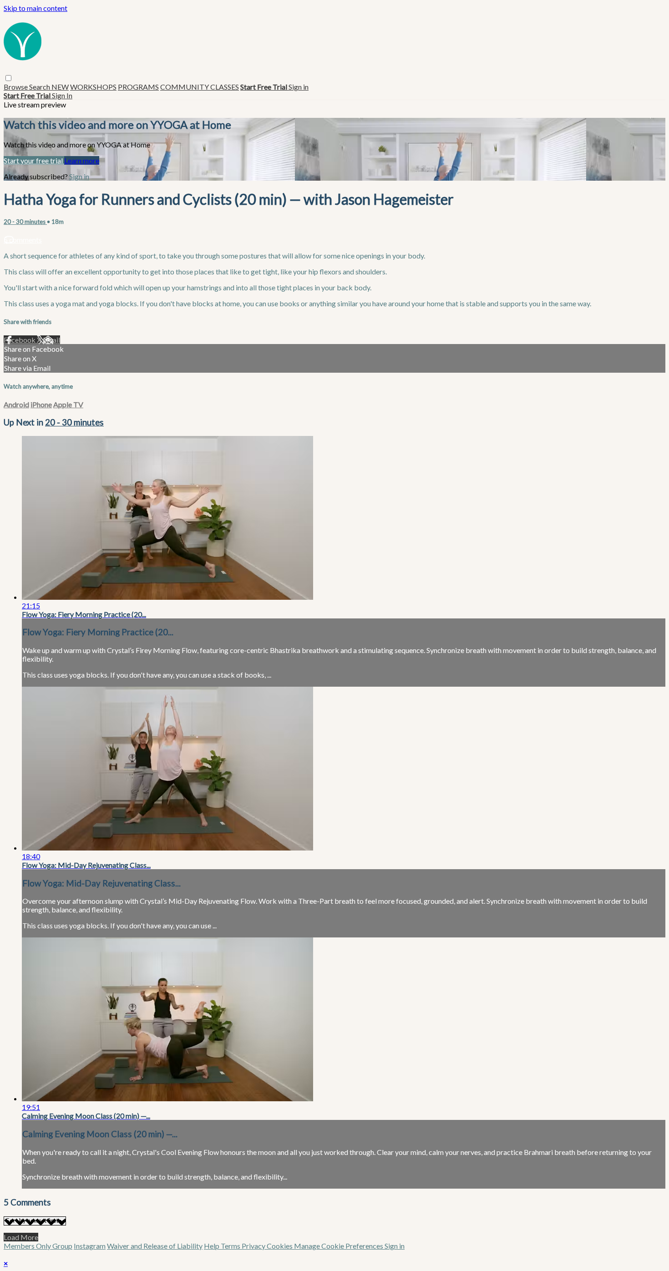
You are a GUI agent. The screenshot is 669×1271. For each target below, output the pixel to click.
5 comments (23, 239)
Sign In (62, 95)
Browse (16, 86)
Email (51, 339)
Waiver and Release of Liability (155, 1245)
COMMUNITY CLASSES (199, 86)
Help (212, 1245)
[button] (8, 78)
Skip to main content (35, 8)
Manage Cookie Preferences (339, 1245)
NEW (60, 86)
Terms (231, 1245)
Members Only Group (38, 1245)
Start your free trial (34, 160)
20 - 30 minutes (25, 221)
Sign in (299, 86)
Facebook (20, 339)
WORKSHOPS (93, 86)
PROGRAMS (138, 86)
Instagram (90, 1245)
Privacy (254, 1245)
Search (40, 86)
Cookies (280, 1245)
